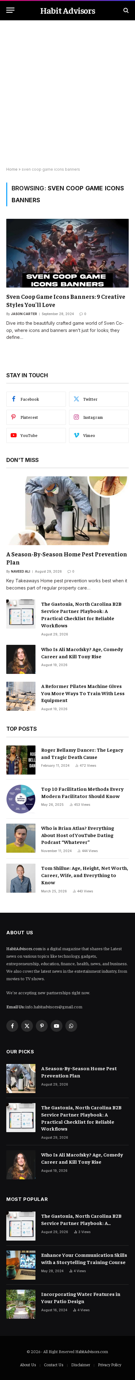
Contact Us (53, 1364)
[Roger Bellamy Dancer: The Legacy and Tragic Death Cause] (20, 760)
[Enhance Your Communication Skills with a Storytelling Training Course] (20, 1265)
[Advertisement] (67, 94)
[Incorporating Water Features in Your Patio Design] (20, 1304)
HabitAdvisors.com (24, 948)
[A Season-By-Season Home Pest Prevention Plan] (67, 510)
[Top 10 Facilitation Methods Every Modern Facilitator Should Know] (20, 799)
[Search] (125, 10)
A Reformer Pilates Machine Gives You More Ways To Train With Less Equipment (83, 693)
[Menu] (10, 10)
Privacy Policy (109, 1364)
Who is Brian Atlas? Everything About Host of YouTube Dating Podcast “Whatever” (77, 835)
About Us (28, 1364)
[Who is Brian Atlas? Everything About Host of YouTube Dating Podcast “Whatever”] (20, 838)
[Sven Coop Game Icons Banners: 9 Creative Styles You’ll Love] (67, 253)
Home (12, 169)
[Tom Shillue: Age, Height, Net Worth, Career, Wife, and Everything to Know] (20, 878)
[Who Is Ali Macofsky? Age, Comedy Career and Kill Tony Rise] (20, 659)
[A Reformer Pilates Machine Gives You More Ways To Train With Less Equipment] (20, 696)
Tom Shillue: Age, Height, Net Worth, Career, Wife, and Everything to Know (84, 875)
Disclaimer (80, 1364)
